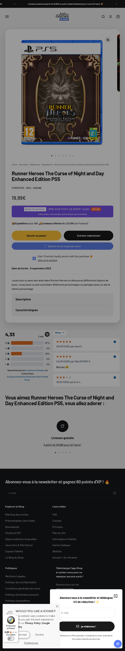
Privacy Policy (33, 623)
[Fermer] (115, 596)
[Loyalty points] (118, 644)
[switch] (11, 639)
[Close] (57, 606)
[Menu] (16, 616)
